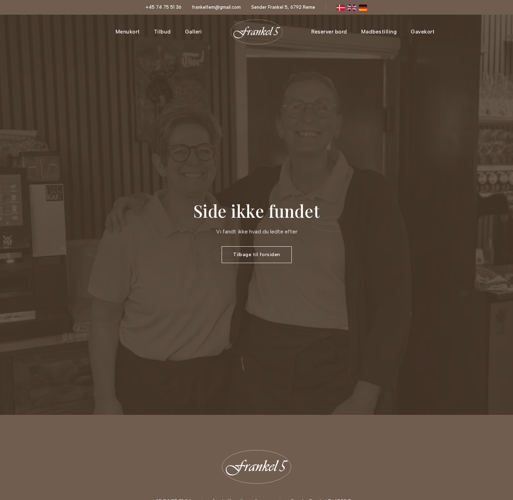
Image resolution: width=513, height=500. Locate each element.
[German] (363, 7)
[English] (352, 7)
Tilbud (162, 32)
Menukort (128, 32)
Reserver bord (329, 32)
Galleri (193, 32)
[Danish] (340, 7)
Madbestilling (379, 32)
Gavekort (422, 32)
